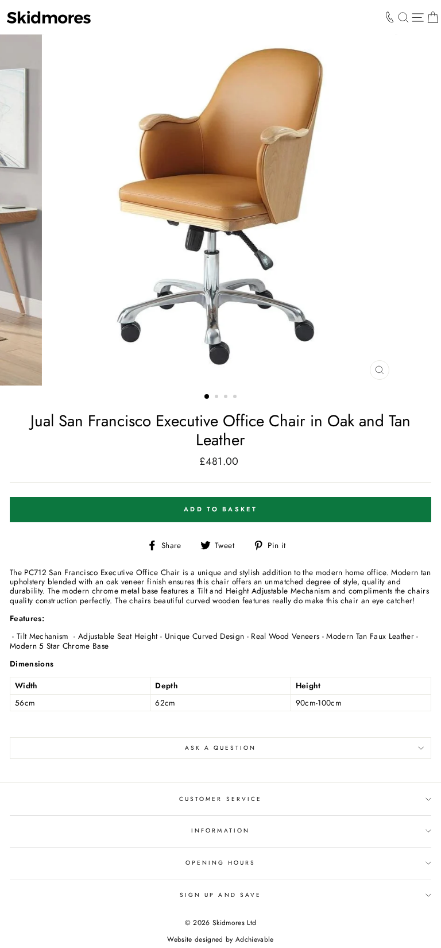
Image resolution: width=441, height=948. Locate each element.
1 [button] (207, 397)
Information (220, 830)
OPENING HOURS (220, 862)
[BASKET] (432, 17)
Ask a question (221, 747)
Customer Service (220, 799)
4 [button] (236, 397)
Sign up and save (220, 895)
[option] (220, 210)
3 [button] (227, 397)
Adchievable (254, 939)
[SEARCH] (403, 17)
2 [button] (217, 397)
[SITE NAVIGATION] (418, 17)
